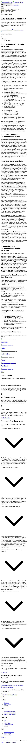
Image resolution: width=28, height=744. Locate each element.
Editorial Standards (8, 724)
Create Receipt (15, 5)
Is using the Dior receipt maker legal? (11, 506)
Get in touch (4, 672)
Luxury (14, 10)
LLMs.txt (3, 737)
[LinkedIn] (3, 697)
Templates (7, 2)
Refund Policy (7, 734)
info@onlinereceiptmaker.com (9, 694)
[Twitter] (1, 697)
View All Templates (18, 30)
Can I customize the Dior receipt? (10, 467)
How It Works (15, 2)
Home (2, 10)
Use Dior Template (5, 417)
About (21, 2)
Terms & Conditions (9, 732)
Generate (3, 2)
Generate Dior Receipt (6, 30)
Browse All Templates (17, 685)
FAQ (5, 720)
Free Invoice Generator (9, 713)
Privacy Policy (7, 733)
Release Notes (7, 723)
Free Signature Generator (10, 714)
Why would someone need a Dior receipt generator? (11, 550)
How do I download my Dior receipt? (11, 628)
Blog (11, 2)
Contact (6, 726)
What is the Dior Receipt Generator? (11, 428)
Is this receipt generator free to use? (10, 591)
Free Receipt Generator (9, 711)
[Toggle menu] (2, 7)
